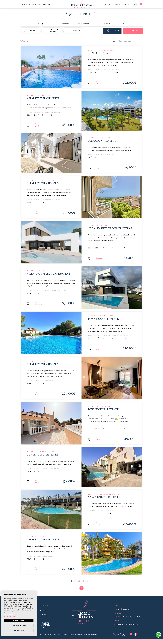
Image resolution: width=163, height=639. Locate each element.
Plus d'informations (10, 616)
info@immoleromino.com (122, 609)
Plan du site (71, 634)
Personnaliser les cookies (19, 625)
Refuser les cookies (19, 630)
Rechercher (133, 30)
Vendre (108, 4)
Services (116, 4)
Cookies (64, 634)
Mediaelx (94, 634)
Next (80, 66)
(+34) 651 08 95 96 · (121, 617)
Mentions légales (51, 634)
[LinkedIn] (123, 634)
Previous (23, 66)
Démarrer (26, 4)
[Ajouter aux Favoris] (89, 82)
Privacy (59, 634)
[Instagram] (119, 634)
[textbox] (31, 24)
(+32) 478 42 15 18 (134, 617)
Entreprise (36, 4)
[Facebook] (115, 634)
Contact (126, 4)
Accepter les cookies (19, 620)
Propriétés (48, 4)
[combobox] (31, 23)
